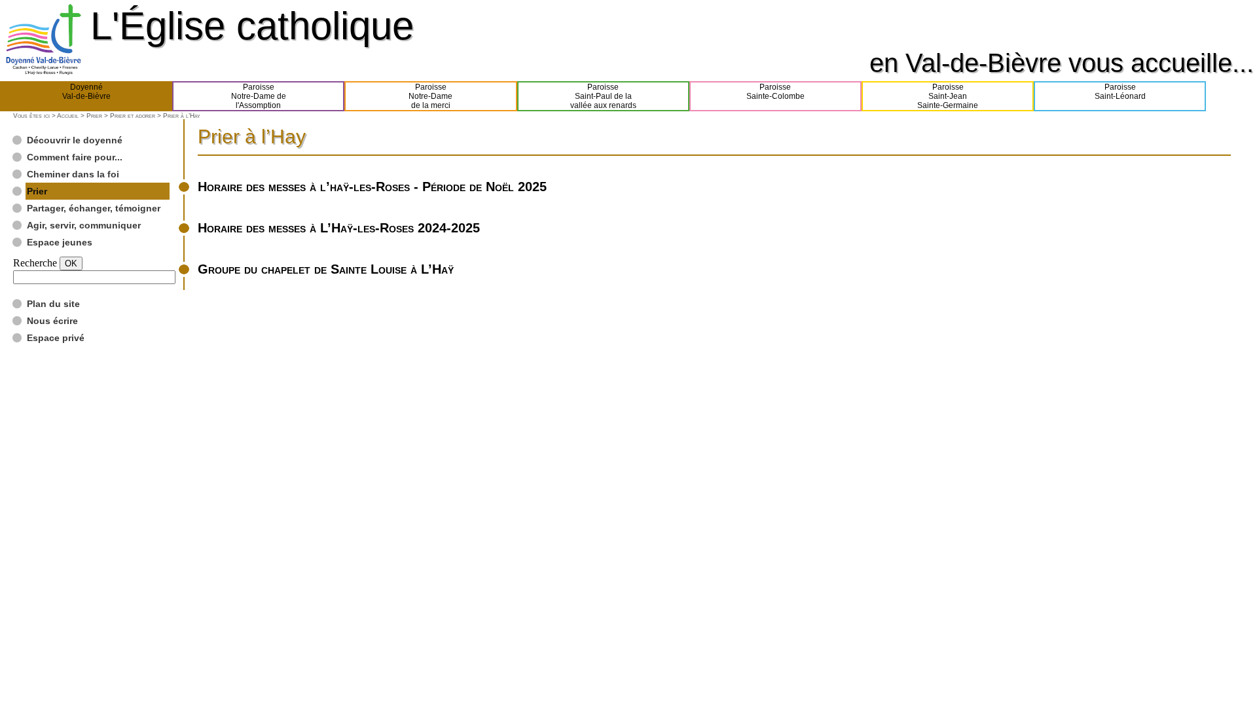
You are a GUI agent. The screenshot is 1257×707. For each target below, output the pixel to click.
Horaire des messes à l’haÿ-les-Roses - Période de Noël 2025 (372, 186)
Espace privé (55, 338)
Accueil (68, 115)
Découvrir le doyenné (74, 140)
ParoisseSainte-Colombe (775, 91)
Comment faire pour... (74, 157)
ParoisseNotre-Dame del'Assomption (258, 96)
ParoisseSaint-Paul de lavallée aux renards (603, 96)
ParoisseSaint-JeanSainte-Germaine (947, 96)
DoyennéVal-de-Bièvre (86, 91)
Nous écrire (52, 321)
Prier (94, 115)
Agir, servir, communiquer (84, 225)
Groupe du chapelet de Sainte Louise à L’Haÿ (326, 269)
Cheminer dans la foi (73, 174)
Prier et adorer (132, 115)
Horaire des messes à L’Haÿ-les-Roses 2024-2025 (339, 228)
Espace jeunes (59, 242)
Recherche (35, 262)
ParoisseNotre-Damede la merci (430, 96)
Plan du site (53, 304)
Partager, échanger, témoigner (93, 208)
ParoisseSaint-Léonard (1120, 91)
